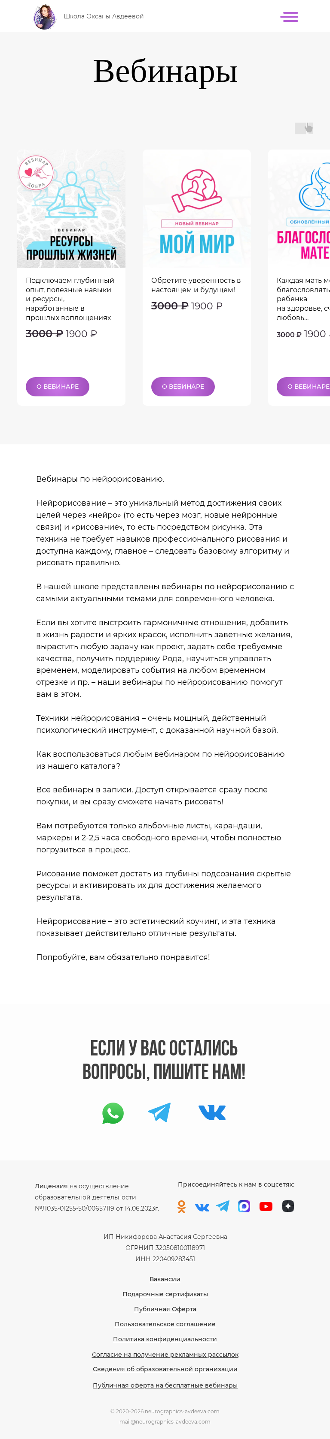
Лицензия (51, 1186)
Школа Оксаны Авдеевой (104, 16)
